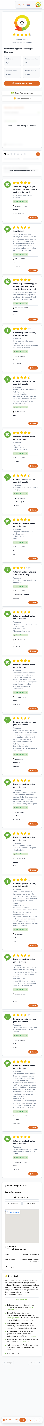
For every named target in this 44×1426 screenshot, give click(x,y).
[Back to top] (37, 1420)
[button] (22, 1352)
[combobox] (12, 159)
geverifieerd (32, 1336)
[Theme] (30, 1420)
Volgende (33, 1363)
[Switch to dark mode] (23, 5)
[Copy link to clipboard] (19, 5)
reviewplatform (13, 1318)
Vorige (9, 1363)
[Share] (22, 1420)
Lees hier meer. (23, 1342)
